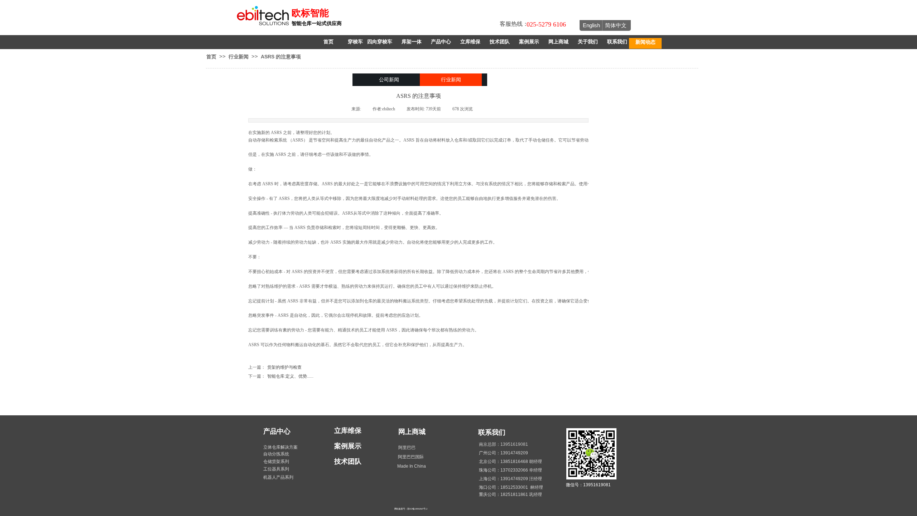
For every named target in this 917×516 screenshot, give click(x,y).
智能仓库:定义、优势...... (280, 376)
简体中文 (615, 25)
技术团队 (500, 41)
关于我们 (588, 41)
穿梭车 (355, 41)
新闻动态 (645, 42)
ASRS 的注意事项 (281, 56)
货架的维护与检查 (275, 367)
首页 (328, 41)
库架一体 (412, 41)
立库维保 (470, 41)
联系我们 (617, 41)
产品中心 (441, 41)
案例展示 (529, 41)
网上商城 (558, 41)
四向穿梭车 (379, 41)
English (591, 25)
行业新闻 (239, 56)
